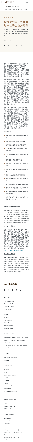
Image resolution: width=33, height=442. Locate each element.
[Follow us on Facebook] (12, 290)
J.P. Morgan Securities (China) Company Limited (16, 337)
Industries (6, 380)
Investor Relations (8, 386)
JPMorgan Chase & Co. (9, 406)
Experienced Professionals (10, 357)
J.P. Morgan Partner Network (11, 409)
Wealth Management (9, 328)
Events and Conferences (10, 375)
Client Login (7, 421)
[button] (16, 45)
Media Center (7, 388)
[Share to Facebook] (12, 45)
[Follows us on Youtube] (20, 290)
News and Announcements (10, 391)
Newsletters (7, 394)
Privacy (6, 430)
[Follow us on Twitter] (8, 290)
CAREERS (6, 353)
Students (6, 360)
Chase (5, 403)
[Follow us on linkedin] (4, 290)
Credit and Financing (9, 306)
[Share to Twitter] (8, 45)
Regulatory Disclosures (9, 435)
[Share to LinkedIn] (4, 45)
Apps (5, 372)
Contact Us (7, 423)
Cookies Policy (16, 432)
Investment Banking (9, 312)
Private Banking (8, 322)
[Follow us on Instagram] (16, 290)
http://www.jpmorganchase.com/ (13, 250)
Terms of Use (14, 430)
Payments (6, 317)
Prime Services (8, 320)
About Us (6, 369)
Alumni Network (8, 418)
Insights (6, 383)
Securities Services (9, 325)
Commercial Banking (9, 304)
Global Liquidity (8, 309)
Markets (6, 314)
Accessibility (7, 432)
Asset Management (9, 301)
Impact (6, 377)
